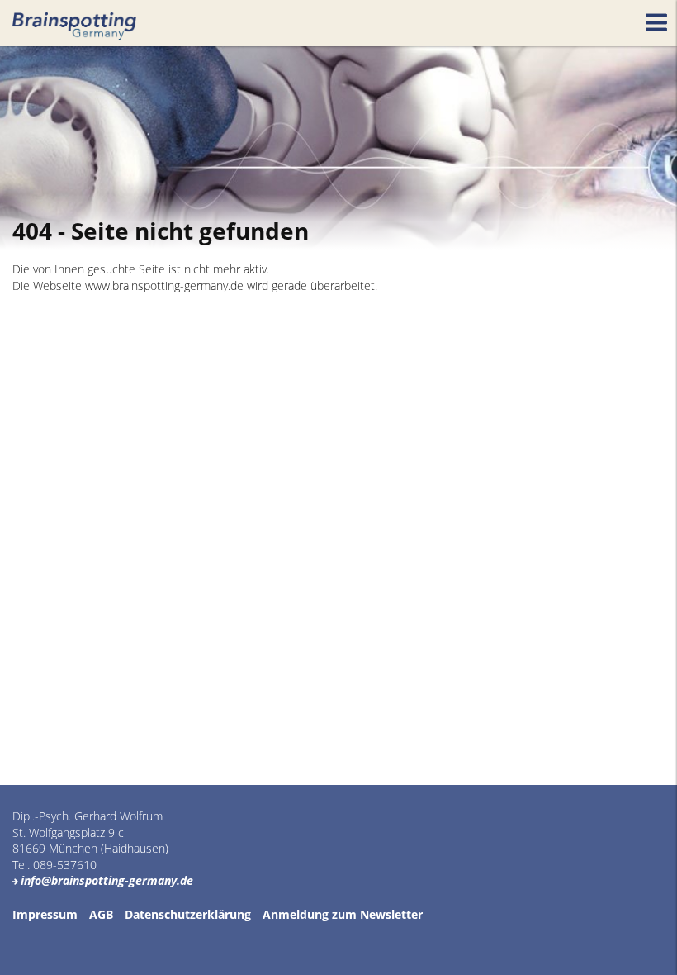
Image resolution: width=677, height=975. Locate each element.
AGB (101, 914)
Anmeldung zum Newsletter (343, 914)
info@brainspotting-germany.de (107, 880)
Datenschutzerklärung (188, 914)
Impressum (45, 914)
